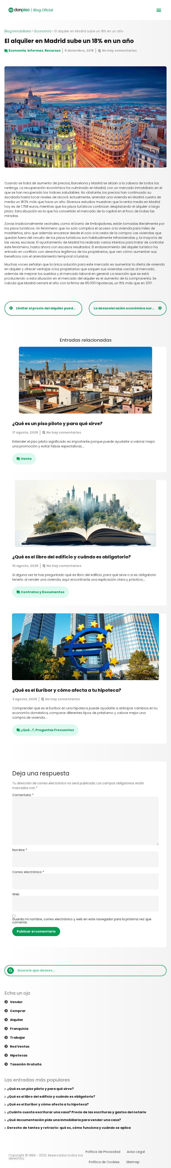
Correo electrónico (28, 872)
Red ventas (19, 1046)
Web (15, 894)
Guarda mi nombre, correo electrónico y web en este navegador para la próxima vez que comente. (81, 921)
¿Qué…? (27, 730)
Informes (35, 50)
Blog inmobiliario (17, 31)
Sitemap (133, 1162)
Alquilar (16, 1020)
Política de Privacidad (103, 1152)
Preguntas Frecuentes (54, 730)
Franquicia (19, 1028)
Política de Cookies (104, 1162)
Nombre (19, 850)
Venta (26, 458)
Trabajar (17, 1037)
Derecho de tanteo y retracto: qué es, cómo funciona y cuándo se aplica (69, 1127)
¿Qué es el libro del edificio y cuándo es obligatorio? (71, 557)
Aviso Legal (136, 1152)
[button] (159, 10)
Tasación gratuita (25, 1064)
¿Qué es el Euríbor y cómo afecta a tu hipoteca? (66, 690)
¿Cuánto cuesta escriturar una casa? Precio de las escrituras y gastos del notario (76, 1112)
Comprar (18, 1011)
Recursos (53, 50)
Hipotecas (18, 1055)
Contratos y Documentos (42, 592)
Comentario (23, 795)
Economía (43, 31)
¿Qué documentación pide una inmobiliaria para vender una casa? (64, 1120)
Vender (16, 1002)
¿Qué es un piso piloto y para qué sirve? (57, 423)
